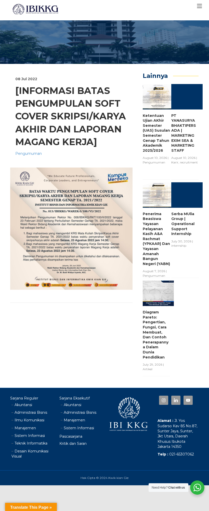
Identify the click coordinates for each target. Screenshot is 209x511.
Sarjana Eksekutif (74, 398)
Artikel (147, 369)
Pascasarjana (70, 436)
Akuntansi (23, 405)
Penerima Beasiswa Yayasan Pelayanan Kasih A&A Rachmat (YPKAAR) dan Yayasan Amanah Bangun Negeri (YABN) (156, 239)
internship (178, 245)
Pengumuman (28, 153)
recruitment (189, 162)
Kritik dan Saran (73, 443)
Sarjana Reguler (24, 398)
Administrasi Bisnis (31, 412)
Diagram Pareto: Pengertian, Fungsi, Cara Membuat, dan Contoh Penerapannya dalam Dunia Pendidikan (155, 334)
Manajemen (25, 428)
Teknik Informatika (31, 443)
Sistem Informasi (30, 435)
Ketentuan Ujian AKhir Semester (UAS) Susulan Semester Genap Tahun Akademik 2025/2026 (156, 133)
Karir (174, 162)
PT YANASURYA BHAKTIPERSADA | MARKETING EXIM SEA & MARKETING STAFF (183, 133)
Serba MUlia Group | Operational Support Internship (182, 224)
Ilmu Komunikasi (29, 420)
